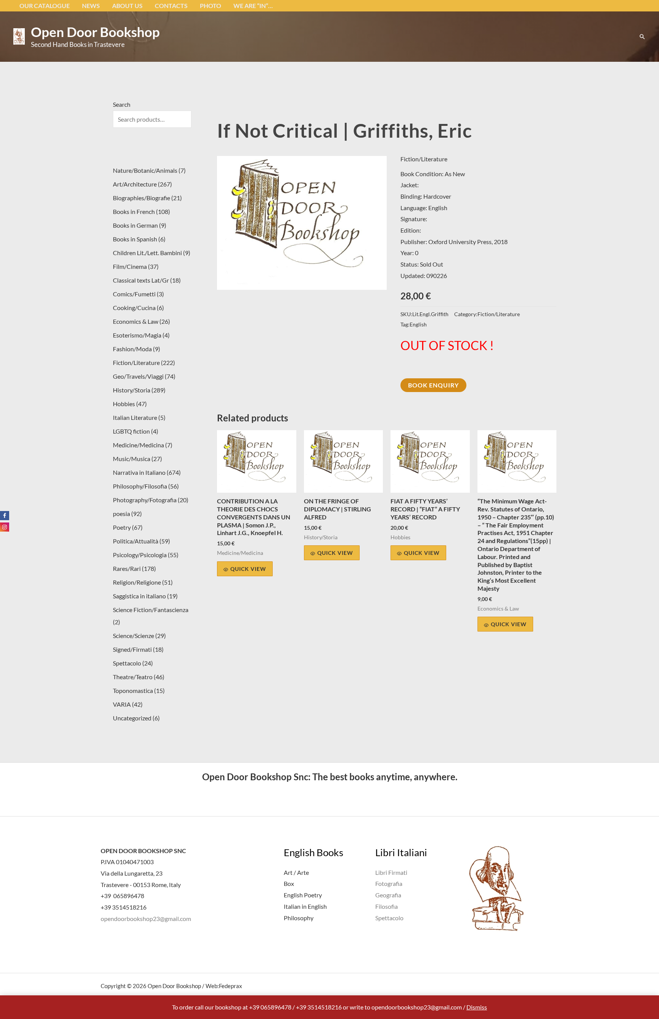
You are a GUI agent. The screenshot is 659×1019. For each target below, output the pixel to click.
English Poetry (303, 894)
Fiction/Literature (423, 158)
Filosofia (386, 906)
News (91, 5)
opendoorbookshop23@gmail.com (146, 918)
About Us (127, 5)
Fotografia (388, 883)
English (418, 324)
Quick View (248, 569)
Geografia (388, 894)
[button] (642, 36)
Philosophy (298, 917)
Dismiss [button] (476, 1007)
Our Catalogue (44, 5)
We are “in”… (253, 5)
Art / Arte (296, 872)
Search (121, 104)
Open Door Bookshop (95, 32)
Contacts (171, 5)
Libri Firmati (391, 872)
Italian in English (305, 906)
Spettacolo (389, 917)
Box (289, 883)
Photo (210, 5)
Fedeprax (230, 985)
